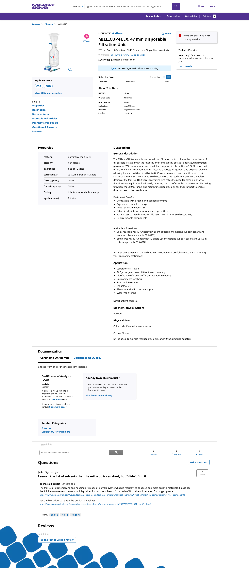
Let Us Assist (186, 66)
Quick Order (191, 16)
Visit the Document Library (99, 395)
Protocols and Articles (44, 118)
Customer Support (58, 406)
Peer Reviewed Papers (45, 122)
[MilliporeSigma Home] (43, 6)
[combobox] (125, 6)
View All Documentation (48, 93)
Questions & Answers (44, 127)
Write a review (122, 54)
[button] (154, 16)
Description (39, 109)
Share (168, 33)
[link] (46, 444)
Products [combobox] (76, 6)
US (202, 6)
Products (36, 24)
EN (211, 6)
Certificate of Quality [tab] (87, 357)
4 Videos (86, 41)
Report (76, 514)
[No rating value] (104, 54)
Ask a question (138, 54)
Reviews (37, 131)
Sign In (113, 68)
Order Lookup (173, 16)
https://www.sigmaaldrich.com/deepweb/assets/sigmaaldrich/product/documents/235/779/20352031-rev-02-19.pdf (95, 504)
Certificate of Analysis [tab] (54, 357)
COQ (48, 86)
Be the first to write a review (58, 540)
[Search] (176, 6)
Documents (56, 399)
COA (38, 86)
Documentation (41, 114)
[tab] (38, 24)
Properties (38, 105)
